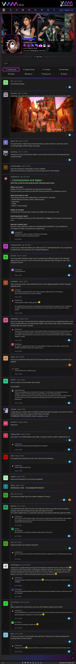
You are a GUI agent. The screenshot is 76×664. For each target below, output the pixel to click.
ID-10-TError (15, 602)
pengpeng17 (18, 270)
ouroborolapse (16, 166)
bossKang (14, 152)
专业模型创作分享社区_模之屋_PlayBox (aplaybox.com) (29, 416)
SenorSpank (18, 589)
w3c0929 (14, 422)
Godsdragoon (15, 565)
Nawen (17, 369)
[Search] (72, 10)
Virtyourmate (15, 434)
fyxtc (12, 634)
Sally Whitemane (20, 390)
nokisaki (13, 409)
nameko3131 (18, 232)
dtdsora (13, 506)
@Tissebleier (20, 302)
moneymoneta (16, 245)
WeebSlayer (15, 319)
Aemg (13, 357)
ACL (12, 81)
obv (12, 494)
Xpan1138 (14, 141)
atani (12, 456)
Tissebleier (14, 281)
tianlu (13, 485)
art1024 (13, 256)
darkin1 (13, 380)
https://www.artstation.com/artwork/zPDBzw (28, 293)
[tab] (11, 69)
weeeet (13, 476)
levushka (14, 93)
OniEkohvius (15, 177)
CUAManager (49, 392)
